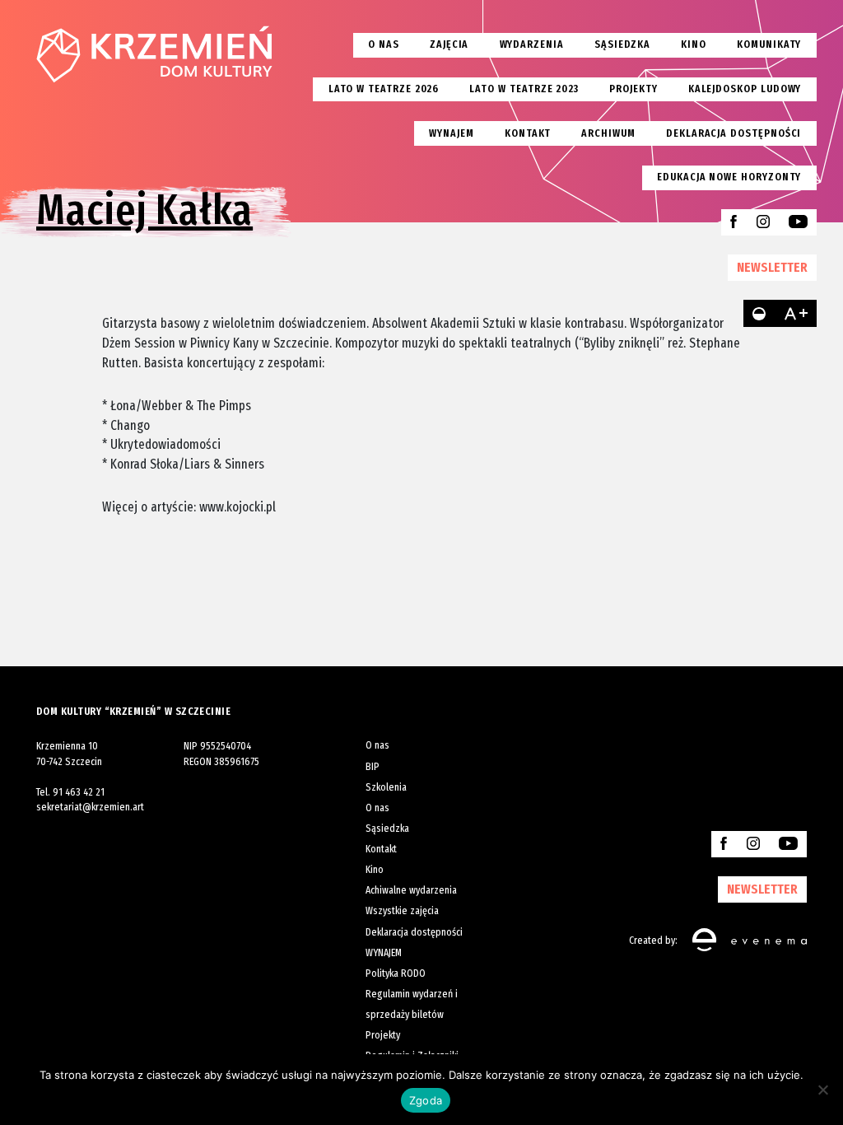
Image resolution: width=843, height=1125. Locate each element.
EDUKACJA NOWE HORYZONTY (729, 176)
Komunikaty (769, 44)
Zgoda (425, 1100)
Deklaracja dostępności (733, 133)
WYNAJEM (384, 952)
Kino (693, 44)
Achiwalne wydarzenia (411, 890)
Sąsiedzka (622, 44)
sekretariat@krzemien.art (90, 807)
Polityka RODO (396, 973)
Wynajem (451, 133)
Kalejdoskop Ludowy (745, 88)
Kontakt (528, 133)
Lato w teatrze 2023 (524, 88)
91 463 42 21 (79, 792)
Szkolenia (386, 787)
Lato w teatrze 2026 (384, 88)
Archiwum (608, 133)
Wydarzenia (532, 44)
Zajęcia (449, 44)
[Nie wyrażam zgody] (822, 1089)
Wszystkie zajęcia (402, 910)
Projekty (633, 88)
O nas (383, 44)
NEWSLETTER (772, 267)
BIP (373, 766)
